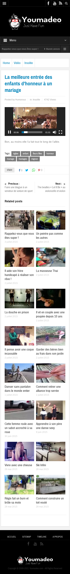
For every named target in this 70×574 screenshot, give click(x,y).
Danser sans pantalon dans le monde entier (18, 389)
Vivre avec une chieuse (18, 465)
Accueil (11, 536)
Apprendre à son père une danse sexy (49, 426)
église (15, 153)
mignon (34, 158)
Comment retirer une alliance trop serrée (48, 389)
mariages (23, 158)
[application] (35, 121)
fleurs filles (37, 153)
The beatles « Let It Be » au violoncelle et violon (51, 187)
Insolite (28, 63)
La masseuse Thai (47, 271)
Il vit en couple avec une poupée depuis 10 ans (50, 314)
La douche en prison (17, 312)
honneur (50, 153)
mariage (10, 158)
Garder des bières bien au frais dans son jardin (50, 352)
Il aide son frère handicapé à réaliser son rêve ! (19, 275)
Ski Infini (41, 465)
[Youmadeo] (35, 21)
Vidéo (17, 63)
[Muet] (54, 132)
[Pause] (9, 132)
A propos (58, 536)
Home (6, 63)
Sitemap (26, 536)
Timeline (41, 536)
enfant (25, 153)
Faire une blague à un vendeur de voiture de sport (18, 187)
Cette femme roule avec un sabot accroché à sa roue (19, 428)
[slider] (32, 132)
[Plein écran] (60, 132)
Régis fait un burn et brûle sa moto (17, 500)
